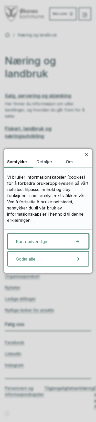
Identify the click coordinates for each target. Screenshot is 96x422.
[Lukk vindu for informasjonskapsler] (86, 154)
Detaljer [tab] (44, 161)
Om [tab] (69, 161)
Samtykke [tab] (17, 161)
